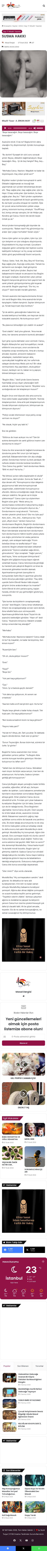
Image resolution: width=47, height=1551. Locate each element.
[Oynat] (5, 128)
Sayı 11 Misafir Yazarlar (33, 26)
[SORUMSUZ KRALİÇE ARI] (35, 1156)
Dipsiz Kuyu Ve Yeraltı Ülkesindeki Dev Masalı (34, 1491)
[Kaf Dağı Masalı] (12, 1507)
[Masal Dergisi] (13, 5)
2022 (21, 26)
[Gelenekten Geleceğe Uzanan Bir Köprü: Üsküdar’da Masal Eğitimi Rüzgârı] (9, 1377)
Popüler (7, 1366)
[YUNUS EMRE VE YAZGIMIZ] (9, 1403)
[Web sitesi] (23, 996)
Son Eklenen (23, 1366)
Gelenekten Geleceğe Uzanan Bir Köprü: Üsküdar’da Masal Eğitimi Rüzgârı (29, 1378)
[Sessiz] (34, 128)
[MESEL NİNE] (35, 1130)
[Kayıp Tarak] (35, 1507)
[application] (23, 128)
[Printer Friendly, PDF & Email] (38, 121)
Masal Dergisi (10, 43)
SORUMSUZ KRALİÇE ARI (33, 1170)
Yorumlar (39, 1366)
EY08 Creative (15, 1534)
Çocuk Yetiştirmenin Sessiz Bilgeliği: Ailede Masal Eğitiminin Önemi (30, 1414)
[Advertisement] (23, 1333)
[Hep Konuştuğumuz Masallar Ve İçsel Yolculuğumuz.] (12, 1480)
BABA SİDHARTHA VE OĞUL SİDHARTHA (11, 1138)
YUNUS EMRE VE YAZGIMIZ (29, 1400)
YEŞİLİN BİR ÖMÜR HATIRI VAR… (9, 1163)
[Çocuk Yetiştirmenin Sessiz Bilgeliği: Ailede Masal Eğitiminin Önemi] (9, 1415)
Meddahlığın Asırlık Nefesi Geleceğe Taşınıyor (30, 1390)
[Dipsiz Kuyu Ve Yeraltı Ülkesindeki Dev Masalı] (35, 1480)
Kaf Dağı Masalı (9, 1515)
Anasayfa (7, 26)
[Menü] (3, 6)
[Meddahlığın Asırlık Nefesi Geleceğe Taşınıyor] (9, 1392)
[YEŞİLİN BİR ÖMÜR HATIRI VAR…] (12, 1153)
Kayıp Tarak (30, 1515)
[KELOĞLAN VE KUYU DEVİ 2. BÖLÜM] (9, 1427)
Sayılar (14, 26)
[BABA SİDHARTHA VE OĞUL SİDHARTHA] (12, 1129)
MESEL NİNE (29, 1139)
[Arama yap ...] (44, 6)
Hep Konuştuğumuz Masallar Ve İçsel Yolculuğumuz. (11, 1491)
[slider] (40, 128)
